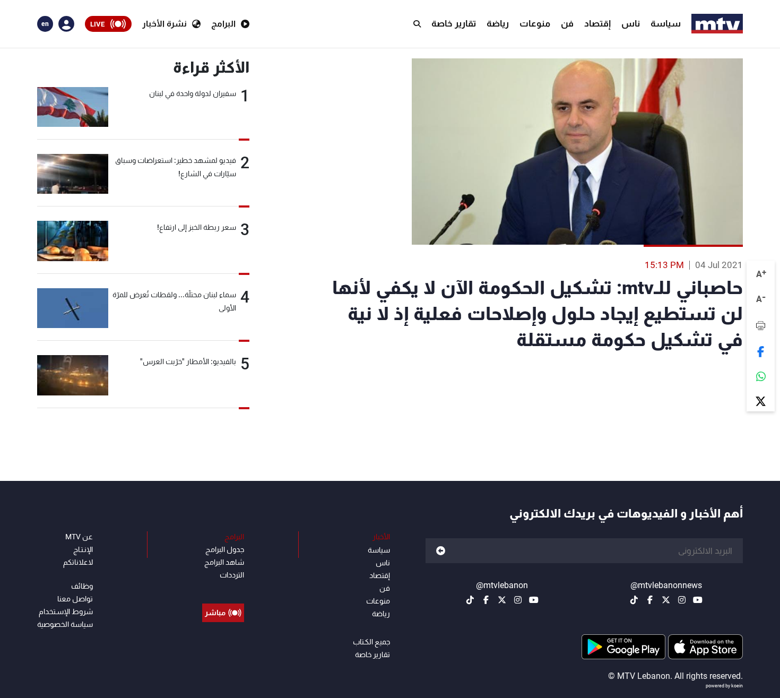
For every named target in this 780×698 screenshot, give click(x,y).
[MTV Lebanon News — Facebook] (650, 600)
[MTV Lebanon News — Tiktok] (634, 600)
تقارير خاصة (453, 23)
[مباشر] (223, 588)
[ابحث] (417, 24)
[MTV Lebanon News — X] (666, 600)
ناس (630, 23)
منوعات (534, 23)
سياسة (666, 23)
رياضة (498, 23)
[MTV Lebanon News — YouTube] (698, 600)
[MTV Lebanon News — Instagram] (682, 600)
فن (567, 23)
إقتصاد (597, 23)
